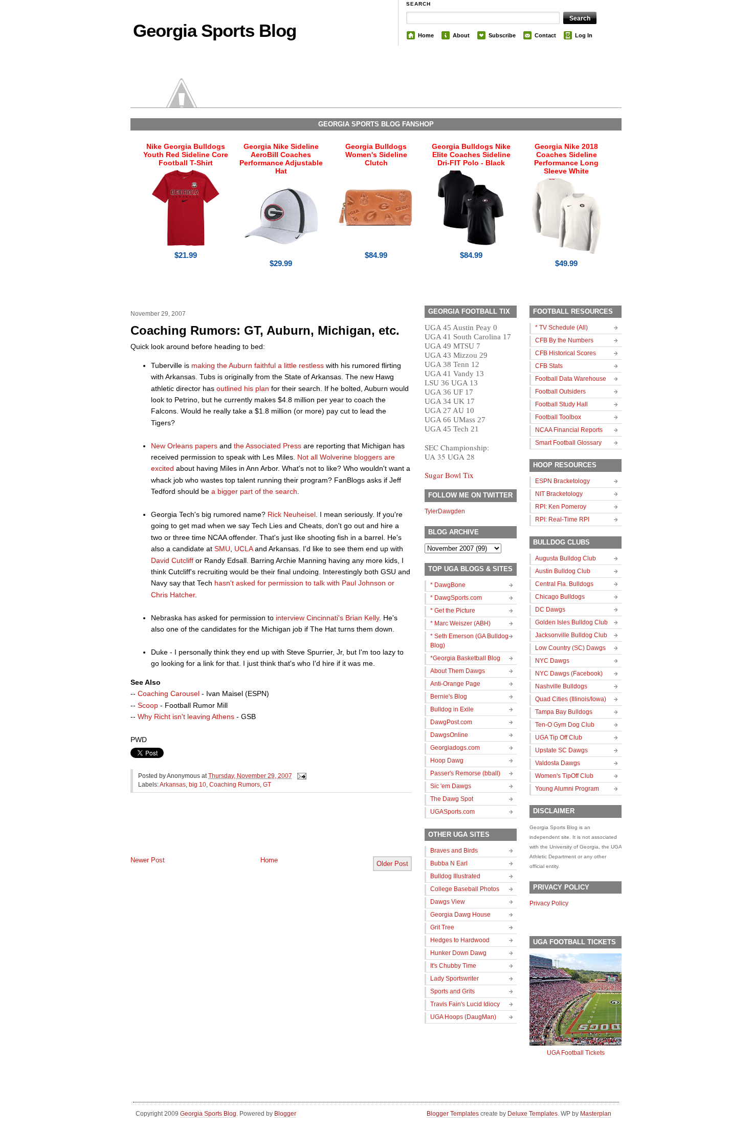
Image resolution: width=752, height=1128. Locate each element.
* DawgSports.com (456, 597)
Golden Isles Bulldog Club (571, 622)
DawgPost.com (451, 722)
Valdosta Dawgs (557, 763)
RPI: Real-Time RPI (562, 519)
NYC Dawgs (552, 660)
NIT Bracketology (559, 493)
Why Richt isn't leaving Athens (186, 716)
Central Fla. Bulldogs (564, 584)
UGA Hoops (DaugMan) (463, 1017)
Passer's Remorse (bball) (465, 773)
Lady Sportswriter (454, 978)
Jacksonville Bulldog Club (571, 635)
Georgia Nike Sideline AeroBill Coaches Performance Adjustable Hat (281, 158)
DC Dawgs (550, 609)
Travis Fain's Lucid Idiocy (465, 1004)
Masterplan (595, 1113)
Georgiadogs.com (455, 747)
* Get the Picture (452, 610)
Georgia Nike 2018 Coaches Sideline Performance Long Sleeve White (566, 158)
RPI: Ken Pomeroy (560, 506)
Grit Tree (442, 927)
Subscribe (502, 35)
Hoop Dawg (446, 760)
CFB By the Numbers (564, 340)
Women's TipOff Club (564, 775)
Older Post (392, 863)
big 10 (197, 784)
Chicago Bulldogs (560, 596)
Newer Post (147, 860)
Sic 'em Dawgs (450, 786)
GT (267, 784)
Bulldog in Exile (452, 709)
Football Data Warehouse (570, 378)
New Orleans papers (184, 446)
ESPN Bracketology (562, 481)
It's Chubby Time (453, 965)
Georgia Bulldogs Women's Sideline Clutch (376, 154)
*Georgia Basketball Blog (465, 658)
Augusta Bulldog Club (565, 558)
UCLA (243, 549)
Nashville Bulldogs (561, 686)
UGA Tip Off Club (558, 737)
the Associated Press (267, 446)
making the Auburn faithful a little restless (257, 365)
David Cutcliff (172, 560)
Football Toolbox (558, 417)
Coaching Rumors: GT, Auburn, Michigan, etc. (265, 330)
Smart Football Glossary (568, 442)
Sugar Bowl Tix (449, 475)
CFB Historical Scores (565, 353)
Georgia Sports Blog (214, 30)
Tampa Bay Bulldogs (563, 711)
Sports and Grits (452, 991)
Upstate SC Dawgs (561, 750)
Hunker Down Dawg (458, 953)
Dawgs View (447, 901)
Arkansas (173, 784)
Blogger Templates (453, 1113)
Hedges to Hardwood (460, 940)
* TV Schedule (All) (561, 327)
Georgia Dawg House (460, 914)
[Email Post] (300, 775)
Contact (545, 35)
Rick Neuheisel (292, 514)
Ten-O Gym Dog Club (564, 724)
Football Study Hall (561, 404)
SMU (222, 549)
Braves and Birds (454, 850)
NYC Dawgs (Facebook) (569, 673)
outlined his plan (242, 388)
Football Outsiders (560, 391)
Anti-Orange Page (455, 683)
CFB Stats (549, 366)
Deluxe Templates (532, 1113)
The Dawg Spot (451, 798)
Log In (583, 35)
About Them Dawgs (457, 671)
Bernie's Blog (448, 696)
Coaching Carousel (169, 693)
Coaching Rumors (234, 784)
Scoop (148, 705)
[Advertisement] (250, 832)
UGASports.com (452, 811)
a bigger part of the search (254, 491)
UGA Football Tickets (576, 1052)
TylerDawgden (445, 511)
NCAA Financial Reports (569, 429)
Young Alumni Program (567, 788)
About (461, 35)
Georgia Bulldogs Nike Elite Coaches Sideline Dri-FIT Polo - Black (471, 154)
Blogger (285, 1113)
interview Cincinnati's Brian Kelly (327, 618)
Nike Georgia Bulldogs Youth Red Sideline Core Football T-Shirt (185, 154)
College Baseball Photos (464, 889)
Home (426, 35)
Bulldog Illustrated (455, 876)
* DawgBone (448, 585)
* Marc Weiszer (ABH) (460, 623)
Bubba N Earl (449, 863)
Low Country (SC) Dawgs (570, 648)
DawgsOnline (449, 735)
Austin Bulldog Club (562, 571)
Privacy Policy (548, 903)
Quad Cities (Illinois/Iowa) (570, 699)
